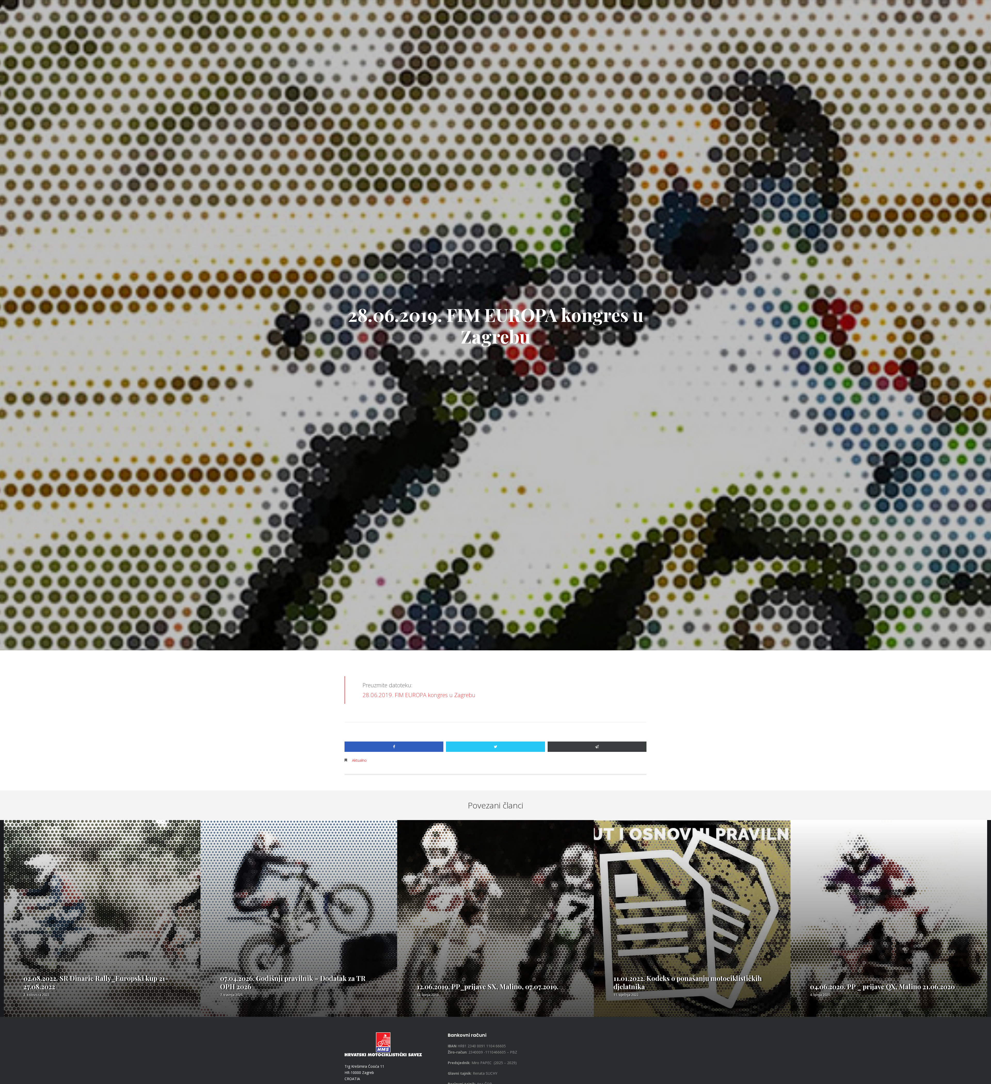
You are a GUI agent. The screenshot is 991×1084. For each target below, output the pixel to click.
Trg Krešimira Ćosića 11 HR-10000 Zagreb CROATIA (364, 1072)
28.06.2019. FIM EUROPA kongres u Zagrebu (419, 695)
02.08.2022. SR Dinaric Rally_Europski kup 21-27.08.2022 (96, 982)
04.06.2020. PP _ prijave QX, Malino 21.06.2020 (882, 986)
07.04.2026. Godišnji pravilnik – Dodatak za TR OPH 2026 (292, 982)
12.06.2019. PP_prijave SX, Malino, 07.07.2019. (487, 986)
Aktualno (359, 760)
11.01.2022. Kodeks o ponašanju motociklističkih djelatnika (687, 982)
